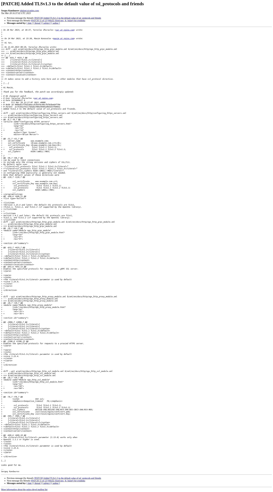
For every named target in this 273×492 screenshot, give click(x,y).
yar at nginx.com (65, 30)
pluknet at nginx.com (29, 10)
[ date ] (30, 23)
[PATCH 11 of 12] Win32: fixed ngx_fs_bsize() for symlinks (58, 20)
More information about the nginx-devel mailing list (24, 489)
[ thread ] (37, 23)
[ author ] (55, 23)
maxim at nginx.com (63, 38)
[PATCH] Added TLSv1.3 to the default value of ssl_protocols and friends (67, 18)
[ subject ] (46, 23)
